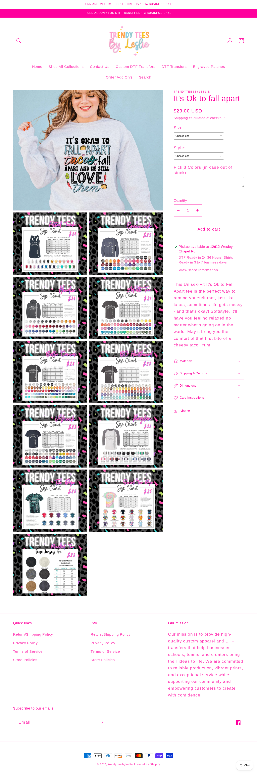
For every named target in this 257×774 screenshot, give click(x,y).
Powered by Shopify (147, 764)
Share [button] (184, 411)
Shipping (181, 118)
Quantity (180, 200)
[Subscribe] (101, 722)
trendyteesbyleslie (120, 764)
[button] (18, 40)
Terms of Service (27, 651)
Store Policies (25, 660)
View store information (198, 270)
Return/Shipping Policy (33, 634)
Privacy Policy (25, 643)
